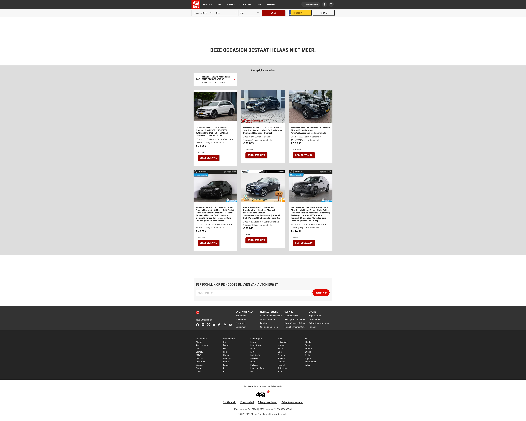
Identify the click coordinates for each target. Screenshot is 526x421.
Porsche (281, 361)
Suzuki (308, 351)
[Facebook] (198, 325)
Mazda (253, 361)
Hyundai (227, 358)
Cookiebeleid (229, 402)
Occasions (245, 4)
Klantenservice (291, 315)
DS (224, 341)
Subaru (308, 348)
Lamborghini (256, 338)
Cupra (198, 368)
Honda (226, 355)
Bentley (199, 351)
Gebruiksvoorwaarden (319, 323)
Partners (312, 327)
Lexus (253, 348)
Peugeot (281, 355)
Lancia (253, 341)
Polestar (281, 358)
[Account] (325, 4)
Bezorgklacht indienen (295, 319)
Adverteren (241, 319)
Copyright (240, 323)
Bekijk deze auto (208, 157)
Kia (224, 371)
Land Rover (255, 345)
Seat (307, 338)
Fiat (225, 348)
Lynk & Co (255, 355)
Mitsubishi (283, 341)
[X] (209, 325)
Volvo (307, 364)
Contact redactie (267, 319)
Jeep (225, 368)
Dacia (198, 371)
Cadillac (199, 358)
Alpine (199, 341)
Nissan (281, 348)
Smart (308, 345)
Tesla (307, 355)
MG (252, 371)
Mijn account (315, 315)
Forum (271, 4)
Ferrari (226, 345)
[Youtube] (231, 325)
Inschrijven (321, 292)
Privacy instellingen (267, 402)
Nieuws (207, 4)
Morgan (281, 345)
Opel (280, 351)
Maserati (254, 358)
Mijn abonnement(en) (295, 327)
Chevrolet (200, 361)
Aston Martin (202, 345)
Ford (225, 351)
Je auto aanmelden (269, 327)
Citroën (199, 364)
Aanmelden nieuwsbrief (271, 315)
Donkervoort (229, 338)
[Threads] (220, 325)
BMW (198, 355)
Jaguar (226, 364)
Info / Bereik (314, 319)
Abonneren (241, 315)
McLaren (254, 364)
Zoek (273, 13)
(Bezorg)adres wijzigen (295, 323)
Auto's (231, 4)
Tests (219, 4)
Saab (280, 371)
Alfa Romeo (201, 338)
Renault (281, 364)
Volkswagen (310, 361)
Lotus (252, 351)
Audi (198, 348)
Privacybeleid (247, 402)
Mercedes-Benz (257, 368)
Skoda (308, 341)
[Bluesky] (215, 325)
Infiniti (226, 361)
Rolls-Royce (283, 368)
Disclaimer (240, 327)
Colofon (264, 323)
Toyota (308, 358)
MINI (280, 338)
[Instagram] (204, 325)
